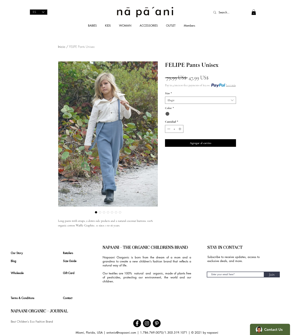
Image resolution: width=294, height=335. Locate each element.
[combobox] (200, 100)
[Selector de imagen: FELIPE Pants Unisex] (96, 212)
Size (168, 93)
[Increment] (180, 129)
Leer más (231, 85)
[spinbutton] (174, 129)
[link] (253, 12)
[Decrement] (168, 129)
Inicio (61, 46)
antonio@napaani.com (121, 332)
